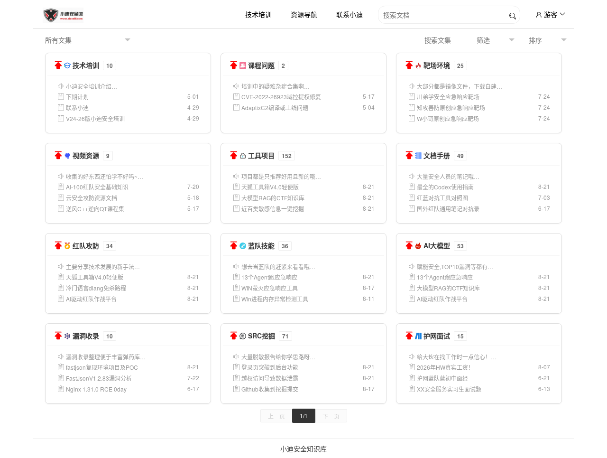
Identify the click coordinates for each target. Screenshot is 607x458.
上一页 (276, 416)
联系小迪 (349, 14)
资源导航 (304, 14)
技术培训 (258, 14)
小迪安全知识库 (303, 448)
